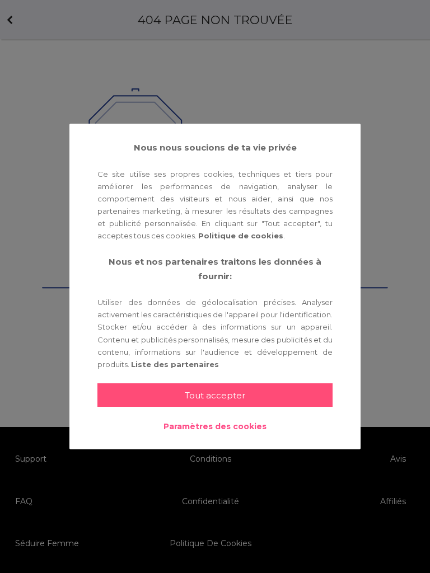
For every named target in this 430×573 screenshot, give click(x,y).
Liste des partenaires (175, 364)
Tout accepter (215, 395)
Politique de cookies (240, 235)
